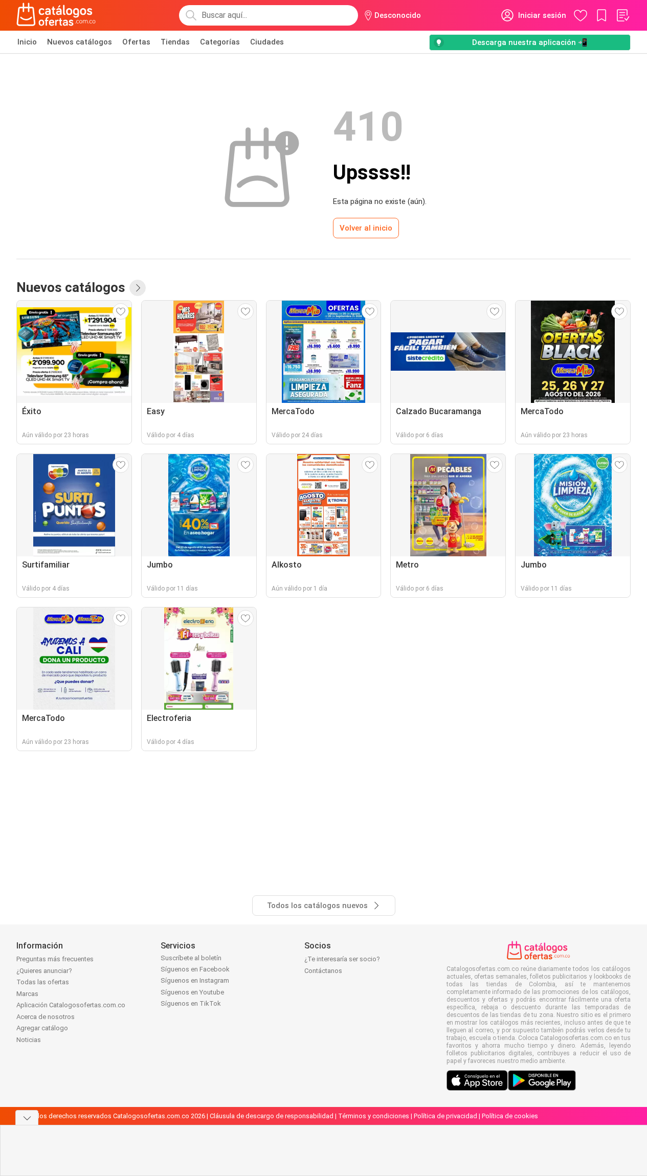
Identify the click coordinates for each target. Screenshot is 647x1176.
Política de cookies (510, 1116)
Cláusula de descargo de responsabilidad (271, 1116)
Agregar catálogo (42, 1028)
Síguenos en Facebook (195, 969)
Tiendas (175, 42)
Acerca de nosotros (45, 1017)
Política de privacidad (445, 1116)
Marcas (27, 994)
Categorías (220, 42)
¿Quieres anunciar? (44, 971)
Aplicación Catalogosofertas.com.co (70, 1005)
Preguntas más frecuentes (55, 959)
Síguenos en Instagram (195, 980)
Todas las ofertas (42, 982)
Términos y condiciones (373, 1116)
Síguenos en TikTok (191, 1003)
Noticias (28, 1040)
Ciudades (267, 42)
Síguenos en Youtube (192, 992)
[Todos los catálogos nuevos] (137, 288)
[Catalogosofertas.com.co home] (56, 15)
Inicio (27, 42)
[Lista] (622, 15)
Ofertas (136, 42)
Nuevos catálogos (79, 42)
